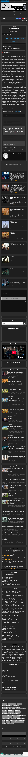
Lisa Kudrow (17, 660)
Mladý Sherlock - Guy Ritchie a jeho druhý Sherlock (17, 245)
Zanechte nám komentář (14, 31)
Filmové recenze (5, 708)
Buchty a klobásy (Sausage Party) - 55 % (15, 591)
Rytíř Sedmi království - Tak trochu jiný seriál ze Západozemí (18, 258)
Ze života (8, 723)
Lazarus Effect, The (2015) (12, 615)
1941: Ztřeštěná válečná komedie (15, 372)
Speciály (7, 720)
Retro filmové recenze (6, 718)
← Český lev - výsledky (14, 166)
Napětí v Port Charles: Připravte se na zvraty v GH (13, 479)
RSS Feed (4, 671)
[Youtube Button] (23, 18)
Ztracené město (10, 574)
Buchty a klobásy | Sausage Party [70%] (11, 655)
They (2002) (9, 632)
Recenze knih (10, 717)
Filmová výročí (16, 705)
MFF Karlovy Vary (5, 713)
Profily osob (13, 715)
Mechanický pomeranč (12, 580)
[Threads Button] (20, 18)
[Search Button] (26, 18)
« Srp (3, 750)
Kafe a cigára (9, 583)
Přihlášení (23, 293)
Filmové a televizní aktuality (7, 707)
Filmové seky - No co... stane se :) (14, 584)
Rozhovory (19, 718)
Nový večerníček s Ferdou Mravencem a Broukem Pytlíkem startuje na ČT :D (16, 502)
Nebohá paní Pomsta (11, 581)
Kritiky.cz (14, 12)
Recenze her (4, 717)
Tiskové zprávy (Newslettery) (19, 720)
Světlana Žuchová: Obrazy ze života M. (15, 602)
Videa (12, 722)
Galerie (13, 708)
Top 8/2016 (8, 618)
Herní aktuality (18, 708)
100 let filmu (4, 704)
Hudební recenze (11, 710)
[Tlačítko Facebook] (18, 18)
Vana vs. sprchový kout (12, 629)
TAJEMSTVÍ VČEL (13, 233)
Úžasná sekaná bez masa (12, 609)
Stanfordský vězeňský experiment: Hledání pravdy (17, 210)
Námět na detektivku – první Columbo (16, 185)
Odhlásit (8, 667)
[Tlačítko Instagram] (21, 18)
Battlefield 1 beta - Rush (11, 631)
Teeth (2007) (9, 634)
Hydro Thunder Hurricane (12, 654)
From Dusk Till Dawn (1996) (13, 622)
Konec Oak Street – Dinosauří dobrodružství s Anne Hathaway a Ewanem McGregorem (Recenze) (16, 428)
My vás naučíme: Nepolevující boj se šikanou (17, 173)
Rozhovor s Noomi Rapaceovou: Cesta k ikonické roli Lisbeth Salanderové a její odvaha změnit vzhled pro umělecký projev (13, 567)
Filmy (10, 708)
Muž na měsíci (14, 29)
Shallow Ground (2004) (12, 635)
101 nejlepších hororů (12, 704)
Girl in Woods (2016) (11, 604)
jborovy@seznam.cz (11, 689)
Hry (2, 710)
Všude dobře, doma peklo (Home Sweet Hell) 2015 (12, 554)
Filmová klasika (9, 705)
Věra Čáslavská (10, 614)
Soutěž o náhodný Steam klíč (13, 636)
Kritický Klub (4, 712)
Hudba (6, 710)
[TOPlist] (4, 729)
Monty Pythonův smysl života (15, 418)
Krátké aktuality (11, 712)
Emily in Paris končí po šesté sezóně (16, 456)
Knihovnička (17, 710)
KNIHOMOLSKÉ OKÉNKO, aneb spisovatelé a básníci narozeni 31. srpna (15, 470)
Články (13, 723)
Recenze (23, 715)
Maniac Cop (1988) (10, 626)
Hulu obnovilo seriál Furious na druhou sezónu (13, 532)
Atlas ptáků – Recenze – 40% (14, 652)
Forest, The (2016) (11, 598)
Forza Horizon (10, 621)
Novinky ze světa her (5, 715)
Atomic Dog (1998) (10, 639)
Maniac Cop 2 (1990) (11, 628)
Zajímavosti (16, 722)
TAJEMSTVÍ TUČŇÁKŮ (13, 222)
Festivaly (3, 705)
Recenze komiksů (16, 717)
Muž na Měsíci (17, 111)
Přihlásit (4, 667)
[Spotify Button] (24, 18)
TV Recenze (14, 26)
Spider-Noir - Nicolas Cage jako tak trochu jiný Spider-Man (17, 198)
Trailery (3, 722)
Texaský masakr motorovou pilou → (14, 164)
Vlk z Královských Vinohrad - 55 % (14, 608)
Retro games (13, 718)
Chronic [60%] (10, 638)
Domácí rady (19, 704)
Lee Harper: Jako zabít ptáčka (12, 616)
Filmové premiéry (16, 707)
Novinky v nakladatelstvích (15, 713)
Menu (4, 18)
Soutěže (3, 720)
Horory (24, 708)
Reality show (19, 715)
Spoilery (11, 720)
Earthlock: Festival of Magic (12, 619)
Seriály (15, 204)
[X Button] (17, 18)
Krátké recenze (17, 712)
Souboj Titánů (22, 651)
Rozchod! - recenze (11, 578)
